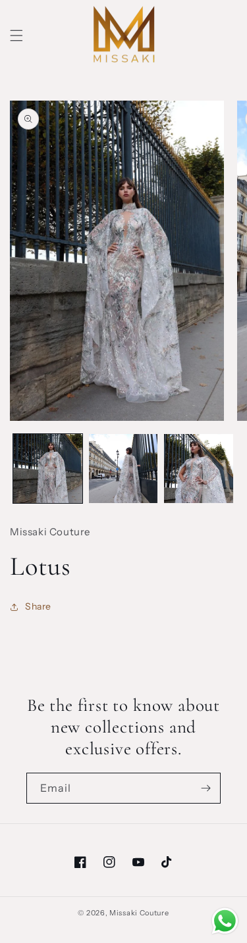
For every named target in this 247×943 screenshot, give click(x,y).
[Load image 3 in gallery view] (198, 468)
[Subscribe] (205, 788)
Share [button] (38, 606)
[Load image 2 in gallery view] (123, 468)
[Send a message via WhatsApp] (224, 921)
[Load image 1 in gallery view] (47, 468)
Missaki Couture (139, 912)
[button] (16, 35)
